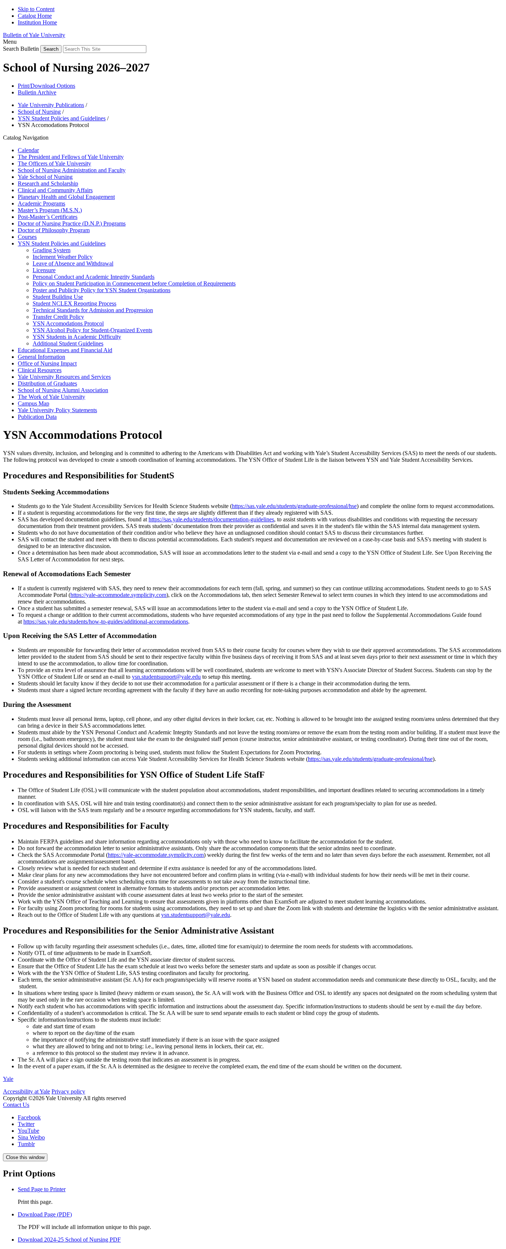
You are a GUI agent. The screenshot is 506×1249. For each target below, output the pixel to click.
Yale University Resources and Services (64, 377)
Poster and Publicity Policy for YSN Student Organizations (101, 290)
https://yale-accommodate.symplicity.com (118, 595)
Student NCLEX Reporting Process (74, 303)
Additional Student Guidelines (68, 343)
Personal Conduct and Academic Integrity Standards (93, 277)
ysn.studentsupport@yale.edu (166, 677)
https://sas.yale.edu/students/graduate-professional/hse (294, 506)
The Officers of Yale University (54, 163)
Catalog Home (35, 16)
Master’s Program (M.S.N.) (50, 210)
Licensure (44, 270)
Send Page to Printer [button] (42, 1189)
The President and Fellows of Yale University (71, 157)
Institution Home (37, 22)
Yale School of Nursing (45, 177)
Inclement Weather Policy (63, 257)
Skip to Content (36, 9)
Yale (8, 1079)
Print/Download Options (46, 86)
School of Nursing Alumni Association (63, 390)
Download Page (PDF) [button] (45, 1214)
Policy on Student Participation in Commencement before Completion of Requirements (134, 283)
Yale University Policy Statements (57, 410)
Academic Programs (41, 203)
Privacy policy (68, 1091)
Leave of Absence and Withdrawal (73, 263)
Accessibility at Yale (26, 1091)
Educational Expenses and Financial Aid (65, 350)
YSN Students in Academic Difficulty (77, 337)
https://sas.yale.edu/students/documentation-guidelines (211, 519)
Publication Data (37, 417)
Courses (27, 237)
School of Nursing (39, 111)
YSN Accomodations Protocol (68, 323)
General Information (41, 357)
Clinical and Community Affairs (55, 190)
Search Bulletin (21, 49)
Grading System (51, 250)
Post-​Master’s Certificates (47, 217)
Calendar (28, 150)
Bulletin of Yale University (34, 35)
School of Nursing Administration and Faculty (72, 170)
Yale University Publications (51, 105)
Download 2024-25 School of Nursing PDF (69, 1239)
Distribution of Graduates (47, 383)
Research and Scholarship (48, 183)
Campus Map (33, 403)
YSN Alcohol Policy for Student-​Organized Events (92, 330)
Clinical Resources (39, 370)
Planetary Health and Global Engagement (66, 197)
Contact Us (16, 1105)
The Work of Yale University (51, 397)
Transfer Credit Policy (58, 317)
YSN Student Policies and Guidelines (62, 118)
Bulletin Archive (37, 92)
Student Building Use (58, 297)
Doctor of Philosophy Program (54, 230)
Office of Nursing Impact (47, 363)
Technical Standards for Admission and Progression (93, 310)
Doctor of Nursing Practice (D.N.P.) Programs (72, 223)
